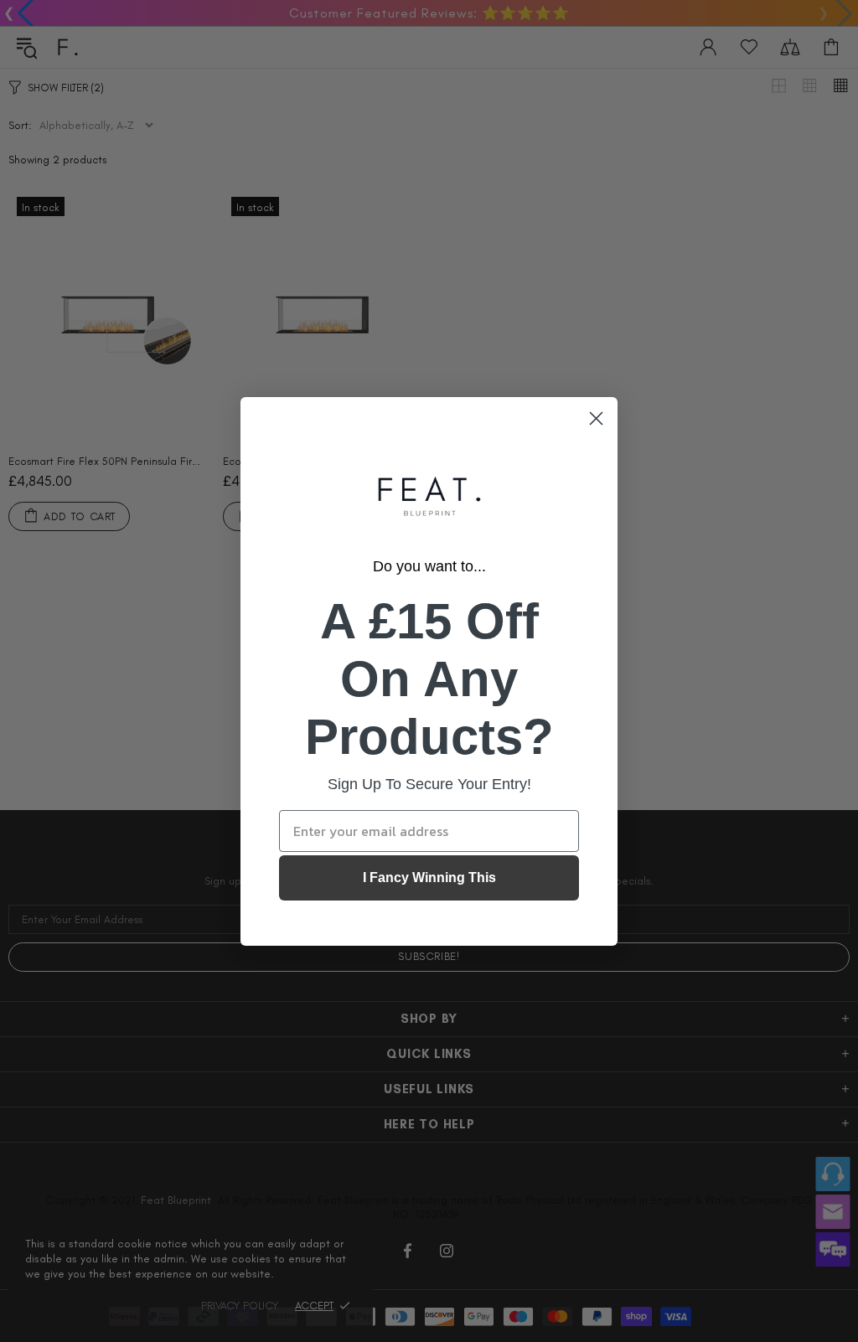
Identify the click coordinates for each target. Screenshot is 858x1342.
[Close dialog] (596, 418)
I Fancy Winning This (429, 877)
